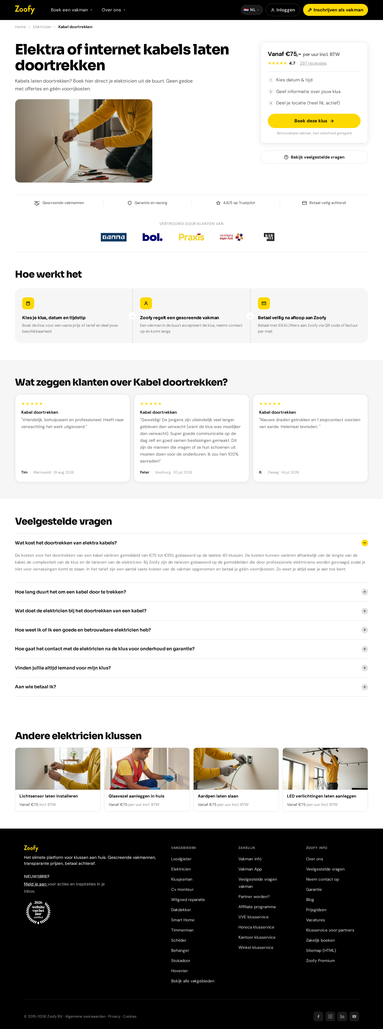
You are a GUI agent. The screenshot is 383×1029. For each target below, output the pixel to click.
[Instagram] (330, 1016)
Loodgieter (181, 858)
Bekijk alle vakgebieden (193, 981)
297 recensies (313, 63)
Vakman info (250, 858)
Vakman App (250, 869)
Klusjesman (181, 879)
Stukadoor (180, 960)
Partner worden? (254, 896)
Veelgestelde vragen (325, 869)
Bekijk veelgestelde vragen (317, 157)
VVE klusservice (253, 917)
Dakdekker (181, 909)
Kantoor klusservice (257, 937)
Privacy (114, 1016)
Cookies (129, 1016)
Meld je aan (36, 884)
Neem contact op (322, 879)
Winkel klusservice (255, 947)
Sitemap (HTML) (321, 950)
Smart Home (182, 920)
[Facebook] (318, 1016)
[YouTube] (354, 1016)
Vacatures (315, 920)
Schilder (178, 940)
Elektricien (42, 26)
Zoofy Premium (320, 960)
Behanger (180, 950)
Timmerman (182, 930)
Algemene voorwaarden (85, 1016)
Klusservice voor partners (330, 930)
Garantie (314, 889)
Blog (310, 899)
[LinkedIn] (342, 1016)
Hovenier (179, 970)
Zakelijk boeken (320, 940)
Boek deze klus (310, 121)
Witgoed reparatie (188, 899)
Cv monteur (182, 889)
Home (20, 26)
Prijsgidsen (316, 909)
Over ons (314, 858)
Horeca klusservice (256, 927)
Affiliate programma (257, 906)
